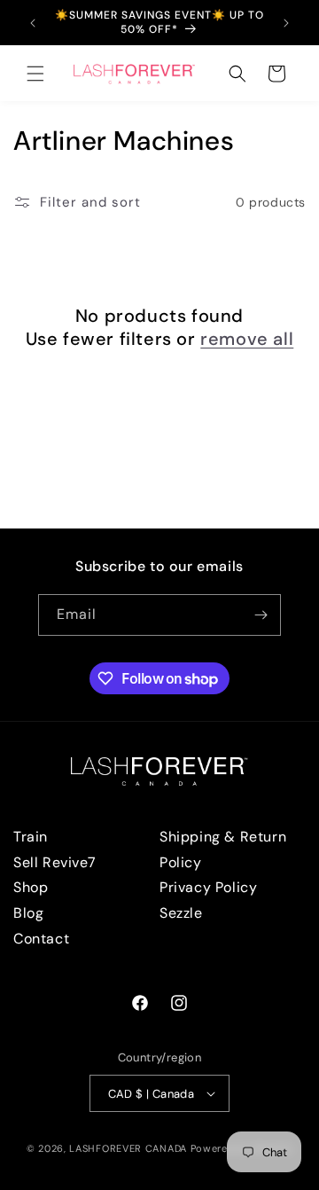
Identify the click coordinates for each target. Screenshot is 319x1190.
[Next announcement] (286, 23)
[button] (35, 73)
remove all (246, 338)
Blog (28, 913)
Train (30, 836)
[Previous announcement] (32, 23)
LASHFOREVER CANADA (128, 1148)
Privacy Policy (208, 887)
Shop (30, 887)
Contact (41, 938)
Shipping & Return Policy (223, 849)
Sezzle (181, 913)
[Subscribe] (260, 615)
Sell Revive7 (54, 862)
